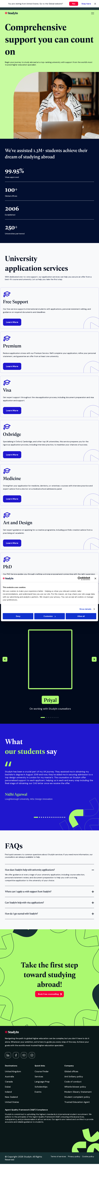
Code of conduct (72, 1081)
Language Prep (42, 1081)
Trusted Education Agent (77, 1102)
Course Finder (42, 1071)
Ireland (8, 1091)
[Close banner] (95, 578)
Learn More (12, 322)
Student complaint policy (77, 1096)
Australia (9, 1076)
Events (38, 1091)
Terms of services (58, 1156)
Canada (9, 1081)
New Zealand (11, 1096)
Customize (48, 616)
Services (39, 1076)
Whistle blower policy (75, 1086)
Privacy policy (74, 1156)
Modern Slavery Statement (78, 1091)
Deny (18, 616)
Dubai (8, 1086)
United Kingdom (13, 1071)
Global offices (71, 1071)
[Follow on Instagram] (32, 1055)
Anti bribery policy (73, 1076)
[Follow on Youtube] (24, 1055)
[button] (94, 659)
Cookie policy (88, 1156)
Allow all (81, 616)
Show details (85, 609)
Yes (73, 3)
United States (12, 1102)
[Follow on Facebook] (16, 1055)
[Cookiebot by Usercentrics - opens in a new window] (79, 578)
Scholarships (41, 1086)
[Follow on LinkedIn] (8, 1055)
